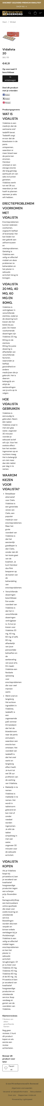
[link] (22, 6)
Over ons (12, 1095)
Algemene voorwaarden (22, 1088)
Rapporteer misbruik (27, 1095)
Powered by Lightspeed (22, 1099)
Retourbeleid (35, 1092)
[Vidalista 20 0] (11, 35)
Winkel (13, 22)
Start (4, 22)
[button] (13, 13)
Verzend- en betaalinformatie (15, 1092)
